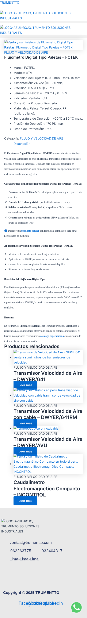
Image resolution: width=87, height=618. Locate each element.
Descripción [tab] (22, 144)
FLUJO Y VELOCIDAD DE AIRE (26, 52)
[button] (43, 22)
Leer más (25, 385)
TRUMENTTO (9, 2)
